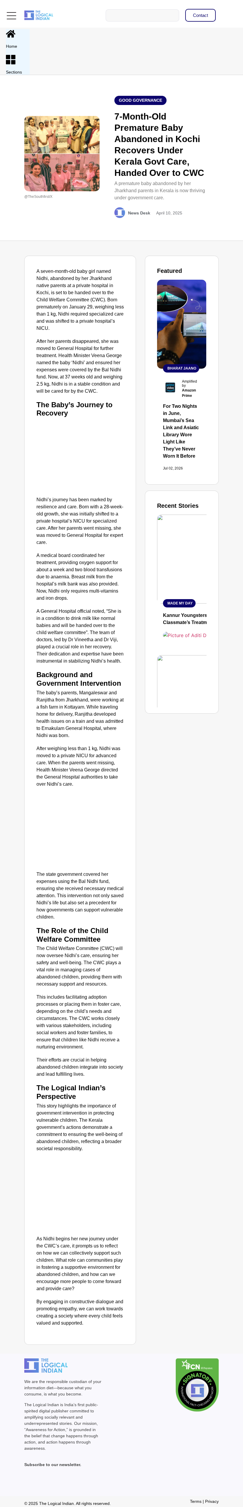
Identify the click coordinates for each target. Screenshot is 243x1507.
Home (11, 46)
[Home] (10, 34)
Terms (196, 1501)
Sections (14, 72)
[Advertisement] (80, 456)
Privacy (212, 1501)
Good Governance (140, 100)
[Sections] (10, 59)
